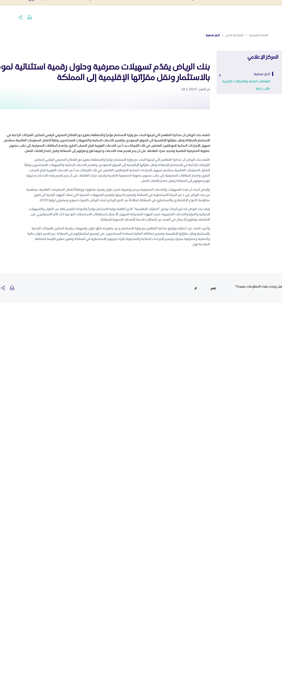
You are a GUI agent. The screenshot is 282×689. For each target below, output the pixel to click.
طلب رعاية (263, 88)
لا (195, 288)
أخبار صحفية (262, 74)
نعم (213, 288)
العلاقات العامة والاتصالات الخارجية (246, 81)
